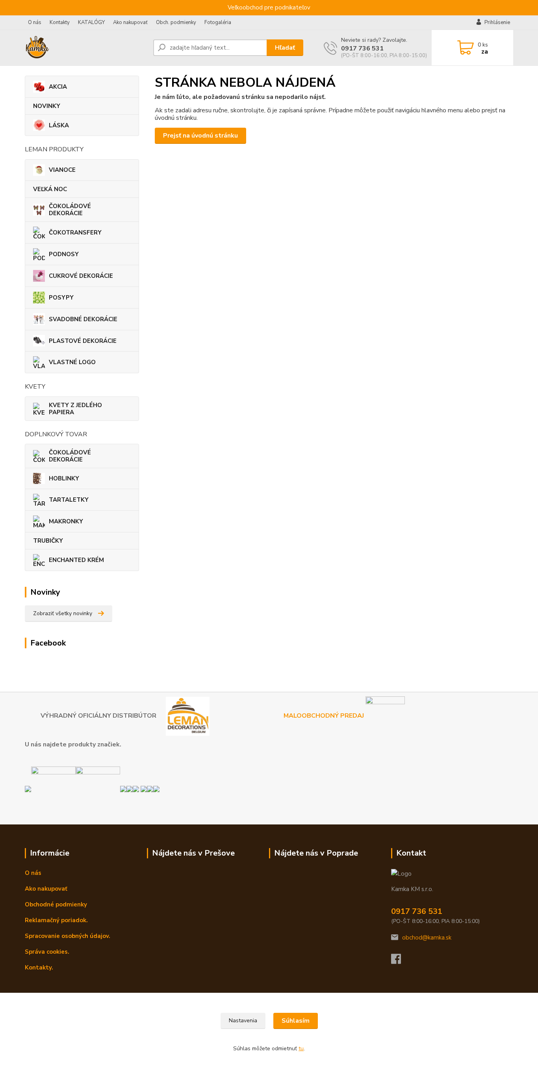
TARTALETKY (69, 500)
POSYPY (61, 297)
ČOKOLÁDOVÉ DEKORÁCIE (70, 209)
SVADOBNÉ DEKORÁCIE (83, 319)
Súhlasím (296, 1020)
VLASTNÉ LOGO (72, 362)
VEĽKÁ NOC (50, 189)
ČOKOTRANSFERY (75, 232)
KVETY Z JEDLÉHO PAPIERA (75, 408)
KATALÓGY (91, 22)
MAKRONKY (66, 521)
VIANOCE (62, 170)
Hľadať (285, 47)
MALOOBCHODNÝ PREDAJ (324, 715)
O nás (34, 22)
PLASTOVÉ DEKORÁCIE (83, 341)
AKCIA (58, 87)
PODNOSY (64, 254)
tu (301, 1048)
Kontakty (60, 22)
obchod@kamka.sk (426, 937)
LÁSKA (59, 125)
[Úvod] (86, 47)
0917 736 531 (362, 48)
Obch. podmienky (176, 22)
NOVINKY (46, 106)
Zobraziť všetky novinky (62, 613)
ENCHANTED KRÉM (76, 560)
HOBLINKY (64, 478)
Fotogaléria (217, 22)
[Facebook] (400, 961)
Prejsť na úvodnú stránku (200, 135)
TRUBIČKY (48, 541)
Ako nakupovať (130, 22)
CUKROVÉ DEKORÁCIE (81, 276)
